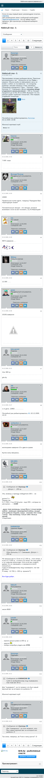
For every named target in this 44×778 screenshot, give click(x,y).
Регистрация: (15, 58)
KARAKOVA (15, 526)
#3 (41, 193)
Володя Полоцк (17, 174)
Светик (13, 136)
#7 (41, 369)
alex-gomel (15, 349)
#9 (41, 444)
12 (28, 40)
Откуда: (13, 61)
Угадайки (32, 10)
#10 (40, 482)
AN (12, 386)
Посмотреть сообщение (27, 486)
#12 (40, 606)
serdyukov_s (16, 423)
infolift (13, 618)
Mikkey (13, 257)
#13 (40, 637)
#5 (41, 278)
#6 (41, 311)
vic (12, 703)
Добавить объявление (27, 756)
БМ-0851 (14, 461)
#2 (41, 157)
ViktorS (13, 585)
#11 (41, 545)
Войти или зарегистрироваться (31, 1)
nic (12, 218)
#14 (40, 674)
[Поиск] (27, 47)
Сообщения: (15, 60)
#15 (40, 721)
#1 (41, 73)
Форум (7, 10)
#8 (41, 405)
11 (23, 40)
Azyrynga (14, 53)
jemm (13, 290)
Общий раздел (15, 10)
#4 (41, 237)
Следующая (37, 40)
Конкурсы (24, 10)
